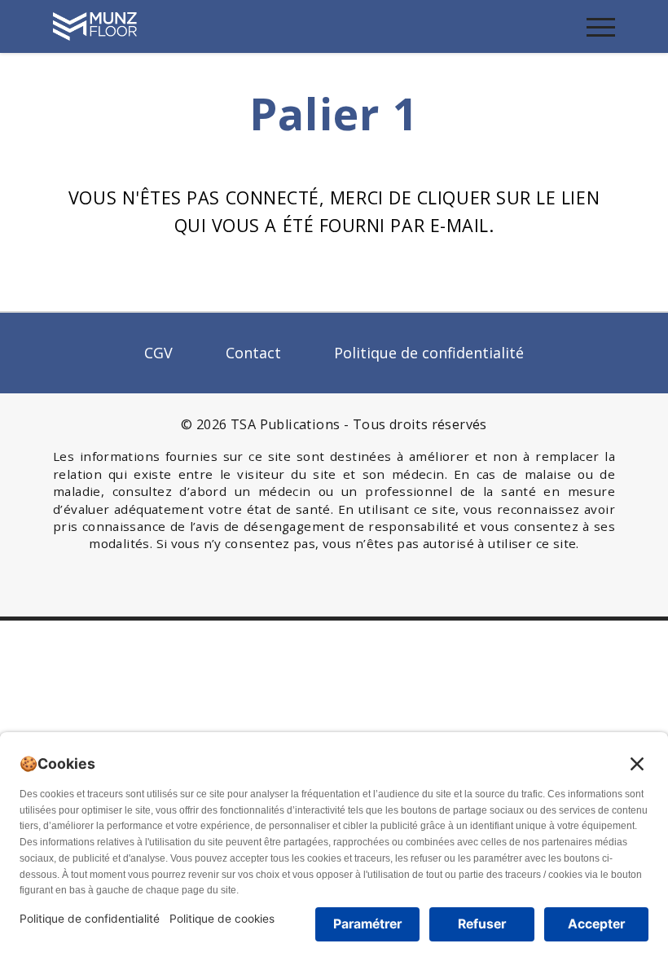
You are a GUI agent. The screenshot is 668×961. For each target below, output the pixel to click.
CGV (158, 352)
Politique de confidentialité (429, 352)
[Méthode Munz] (95, 24)
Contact (253, 352)
